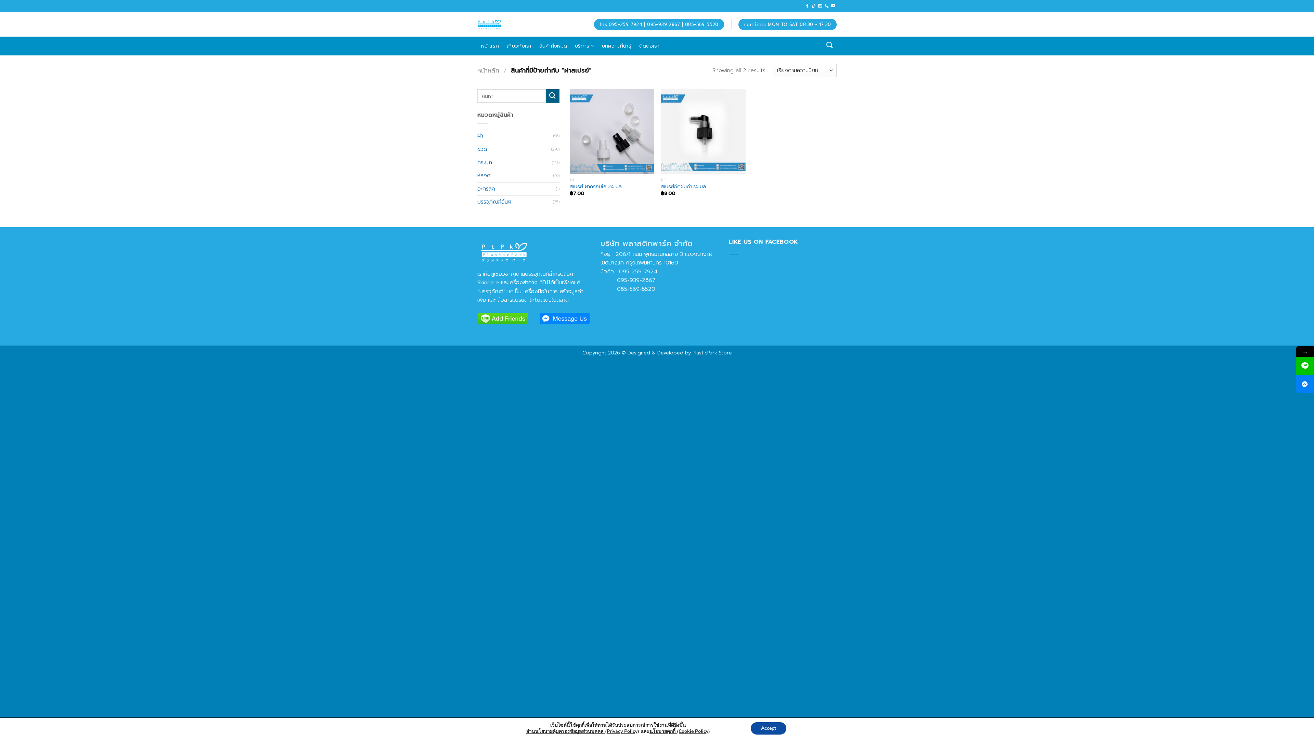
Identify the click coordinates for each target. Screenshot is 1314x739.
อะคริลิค (486, 189)
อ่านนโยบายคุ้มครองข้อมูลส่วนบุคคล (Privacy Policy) (582, 731)
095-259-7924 (638, 272)
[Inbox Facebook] (1305, 384)
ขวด (482, 149)
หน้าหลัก (488, 70)
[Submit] (552, 96)
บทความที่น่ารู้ (616, 46)
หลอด (483, 175)
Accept (768, 728)
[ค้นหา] (830, 45)
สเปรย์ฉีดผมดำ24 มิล (683, 186)
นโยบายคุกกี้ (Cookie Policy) (679, 731)
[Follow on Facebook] (807, 6)
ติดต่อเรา (649, 46)
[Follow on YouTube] (833, 6)
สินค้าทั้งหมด (553, 46)
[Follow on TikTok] (814, 6)
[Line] (1305, 366)
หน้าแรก (490, 46)
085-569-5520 (628, 289)
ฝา (480, 136)
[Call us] (827, 6)
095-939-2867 (628, 280)
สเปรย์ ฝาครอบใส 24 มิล (596, 186)
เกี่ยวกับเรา (519, 46)
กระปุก (484, 162)
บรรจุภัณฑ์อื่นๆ (494, 202)
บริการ (582, 46)
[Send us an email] (820, 6)
